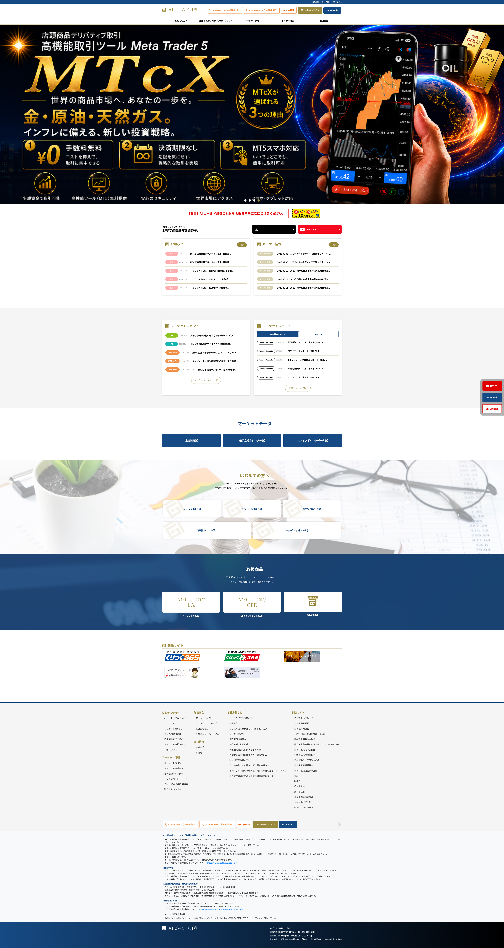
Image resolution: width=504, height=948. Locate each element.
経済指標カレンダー (250, 440)
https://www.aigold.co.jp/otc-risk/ (222, 862)
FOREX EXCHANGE (303, 807)
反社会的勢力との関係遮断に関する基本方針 (250, 765)
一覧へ (242, 244)
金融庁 (297, 775)
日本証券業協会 (301, 728)
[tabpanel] (252, 114)
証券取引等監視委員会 (304, 739)
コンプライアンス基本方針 (241, 718)
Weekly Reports (277, 334)
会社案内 (200, 747)
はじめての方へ (180, 20)
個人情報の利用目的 (238, 744)
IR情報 (199, 752)
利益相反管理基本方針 (239, 760)
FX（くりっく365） (191, 615)
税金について (170, 749)
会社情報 (199, 741)
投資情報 (190, 440)
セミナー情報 (288, 20)
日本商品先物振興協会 (304, 754)
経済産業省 (299, 786)
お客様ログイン (311, 10)
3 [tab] (254, 200)
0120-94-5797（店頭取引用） (226, 10)
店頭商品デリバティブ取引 (208, 733)
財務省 (297, 781)
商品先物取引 (313, 615)
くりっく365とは (192, 508)
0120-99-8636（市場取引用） (263, 10)
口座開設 (290, 10)
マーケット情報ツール (174, 744)
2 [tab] (250, 200)
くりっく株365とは (252, 508)
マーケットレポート (173, 768)
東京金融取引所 (301, 723)
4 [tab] (259, 200)
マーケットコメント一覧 (206, 380)
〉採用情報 (325, 2)
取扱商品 (324, 20)
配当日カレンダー (172, 789)
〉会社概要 (315, 2)
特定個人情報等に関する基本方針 (245, 749)
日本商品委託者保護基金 (305, 770)
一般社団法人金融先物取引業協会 (310, 733)
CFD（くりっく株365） (252, 615)
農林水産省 (299, 791)
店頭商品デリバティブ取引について (216, 20)
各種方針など (234, 712)
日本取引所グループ (303, 718)
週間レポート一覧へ (297, 388)
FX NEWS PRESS (318, 334)
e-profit (334, 10)
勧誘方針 (233, 723)
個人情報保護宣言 (237, 739)
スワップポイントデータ (311, 440)
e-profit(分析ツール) (297, 530)
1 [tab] (245, 200)
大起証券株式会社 (302, 802)
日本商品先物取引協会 (304, 749)
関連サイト (298, 712)
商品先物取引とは (311, 508)
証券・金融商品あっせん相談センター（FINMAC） (318, 744)
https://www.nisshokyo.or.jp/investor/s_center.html (220, 909)
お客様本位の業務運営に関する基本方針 (248, 728)
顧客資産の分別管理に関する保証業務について (251, 775)
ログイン (494, 385)
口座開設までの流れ (207, 530)
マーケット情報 (252, 20)
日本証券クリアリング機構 (306, 760)
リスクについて (236, 733)
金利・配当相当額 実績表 (176, 784)
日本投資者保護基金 (303, 765)
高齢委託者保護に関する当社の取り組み (248, 754)
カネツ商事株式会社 (303, 796)
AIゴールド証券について (175, 718)
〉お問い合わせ (336, 2)
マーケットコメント (173, 763)
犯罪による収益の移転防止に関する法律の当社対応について (257, 770)
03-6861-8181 (309, 932)
